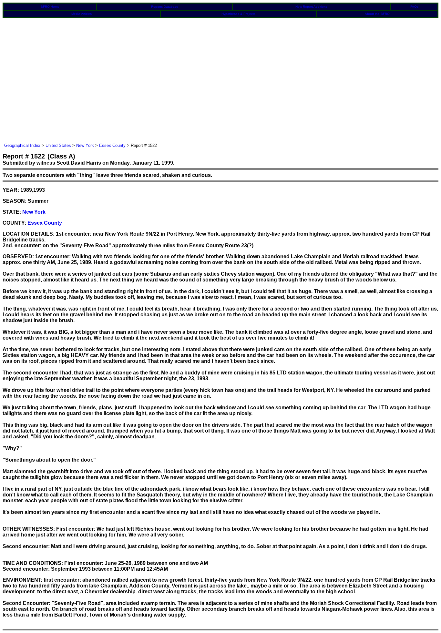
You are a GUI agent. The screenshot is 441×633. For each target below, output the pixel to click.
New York (85, 145)
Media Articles (81, 13)
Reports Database (164, 6)
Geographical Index (22, 145)
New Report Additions (311, 6)
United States (58, 145)
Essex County (112, 145)
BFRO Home (50, 6)
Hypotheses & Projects (238, 13)
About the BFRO (377, 13)
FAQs (414, 6)
